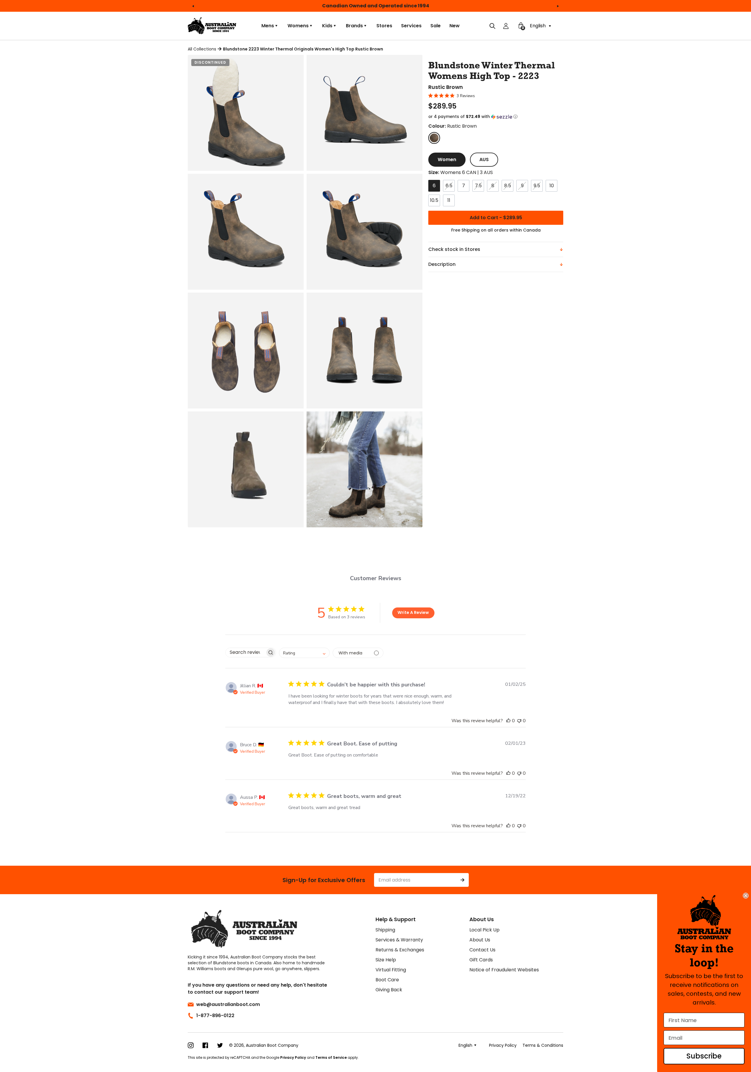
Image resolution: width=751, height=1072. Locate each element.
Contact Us (482, 949)
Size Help (386, 959)
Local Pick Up (484, 929)
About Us (479, 939)
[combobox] (304, 653)
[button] (495, 117)
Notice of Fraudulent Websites (504, 969)
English (538, 25)
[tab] (447, 160)
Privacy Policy (293, 1057)
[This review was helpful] (508, 721)
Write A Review (413, 612)
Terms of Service (331, 1057)
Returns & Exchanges (400, 949)
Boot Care (387, 979)
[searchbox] (245, 652)
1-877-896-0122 (215, 1015)
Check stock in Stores (454, 249)
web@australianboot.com (228, 1004)
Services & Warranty (399, 939)
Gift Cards (481, 959)
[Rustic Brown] (434, 138)
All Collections (202, 49)
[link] (704, 917)
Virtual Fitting (391, 969)
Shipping (385, 929)
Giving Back (389, 989)
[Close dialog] (746, 896)
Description (442, 264)
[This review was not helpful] (519, 721)
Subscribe (704, 1056)
